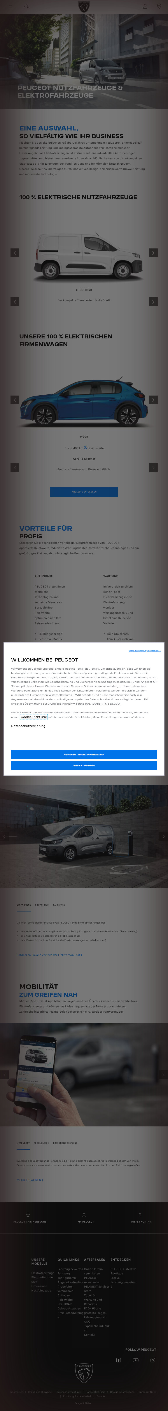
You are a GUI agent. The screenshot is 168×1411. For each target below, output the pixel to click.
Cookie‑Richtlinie (34, 717)
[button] (145, 651)
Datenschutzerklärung (28, 726)
